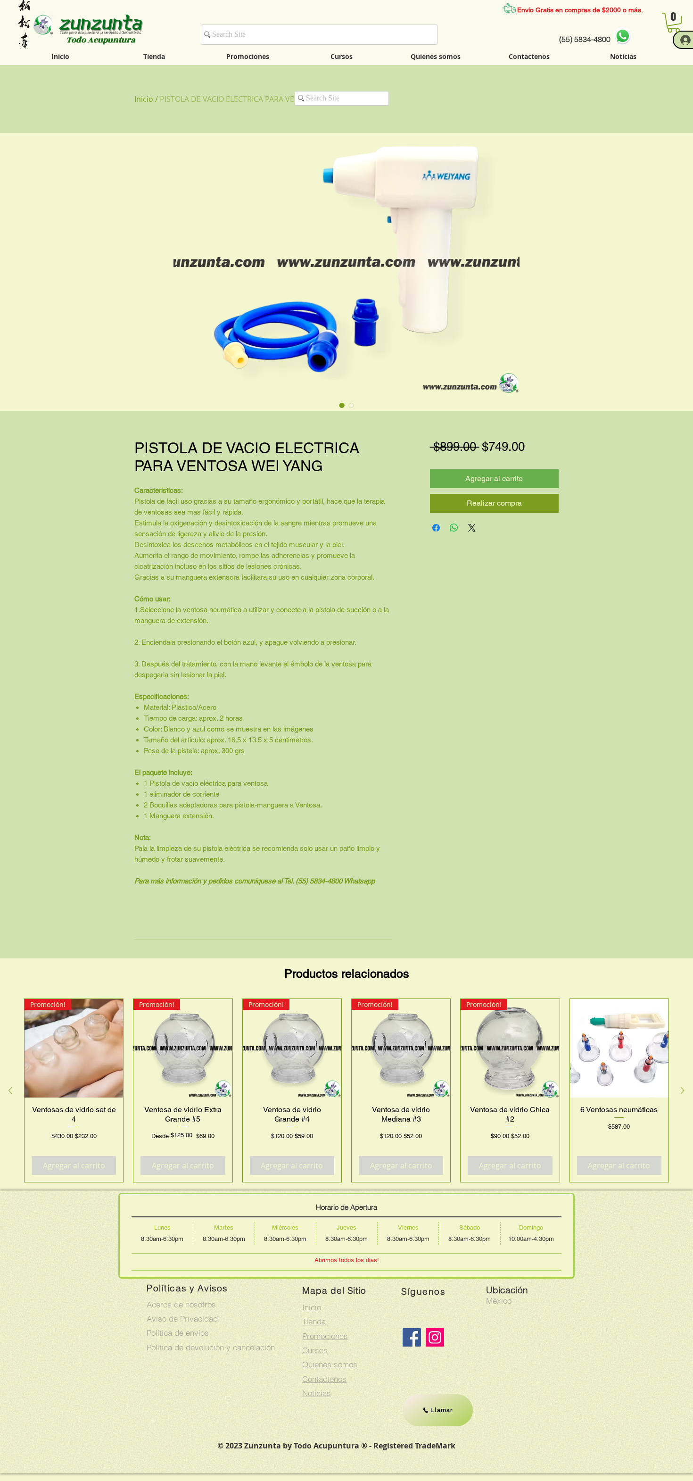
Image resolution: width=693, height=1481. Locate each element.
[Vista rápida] (619, 1048)
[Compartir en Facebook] (436, 527)
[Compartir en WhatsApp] (454, 527)
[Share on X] (472, 527)
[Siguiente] (682, 1090)
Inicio (143, 99)
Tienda (314, 1321)
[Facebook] (412, 1337)
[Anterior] (10, 1090)
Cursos (315, 1350)
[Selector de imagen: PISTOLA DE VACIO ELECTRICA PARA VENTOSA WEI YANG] (341, 405)
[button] (673, 23)
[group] (346, 1090)
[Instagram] (435, 1337)
